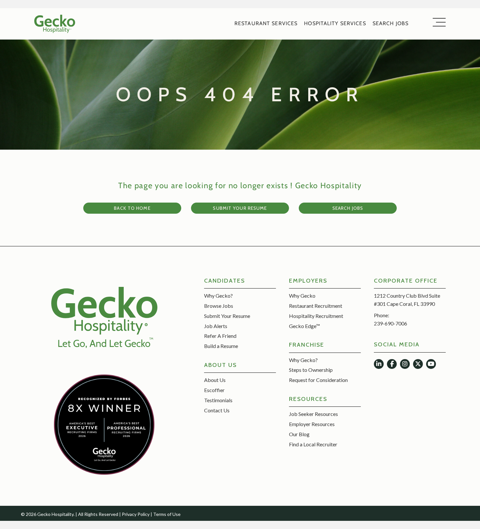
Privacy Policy (136, 514)
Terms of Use (167, 514)
